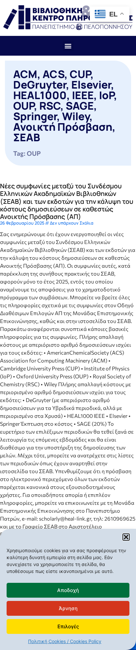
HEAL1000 (40, 95)
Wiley (75, 116)
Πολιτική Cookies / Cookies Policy (64, 641)
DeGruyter (39, 84)
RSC (49, 105)
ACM (25, 74)
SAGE (80, 105)
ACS (53, 74)
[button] (126, 537)
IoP (106, 95)
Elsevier (91, 84)
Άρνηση (68, 608)
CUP (80, 74)
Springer (35, 116)
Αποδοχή (68, 590)
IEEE (83, 95)
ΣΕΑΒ (26, 137)
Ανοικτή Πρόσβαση (62, 127)
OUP (23, 105)
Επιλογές (68, 626)
